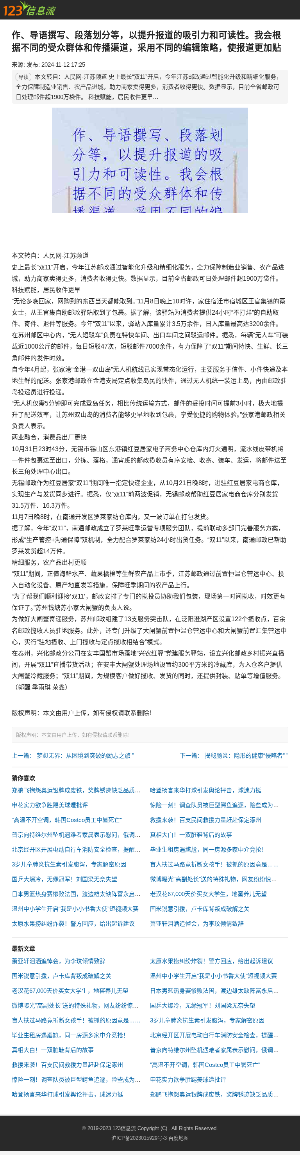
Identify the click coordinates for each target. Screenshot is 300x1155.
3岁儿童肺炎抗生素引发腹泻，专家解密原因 (69, 864)
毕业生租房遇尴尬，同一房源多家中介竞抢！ (208, 849)
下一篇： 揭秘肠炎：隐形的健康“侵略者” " (234, 755)
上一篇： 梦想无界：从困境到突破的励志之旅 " (73, 755)
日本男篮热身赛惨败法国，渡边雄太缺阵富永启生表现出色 (88, 894)
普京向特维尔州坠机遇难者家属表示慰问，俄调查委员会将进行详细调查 (105, 834)
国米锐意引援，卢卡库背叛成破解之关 (200, 908)
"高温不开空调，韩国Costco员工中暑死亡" (67, 820)
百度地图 (178, 1138)
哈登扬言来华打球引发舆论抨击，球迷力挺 (205, 790)
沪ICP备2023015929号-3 (139, 1138)
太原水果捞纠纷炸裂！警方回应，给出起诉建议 (73, 923)
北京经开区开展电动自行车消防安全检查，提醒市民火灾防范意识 (97, 849)
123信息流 (125, 1128)
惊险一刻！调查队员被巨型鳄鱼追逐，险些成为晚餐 (217, 805)
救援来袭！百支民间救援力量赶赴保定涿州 (205, 820)
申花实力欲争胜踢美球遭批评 (50, 805)
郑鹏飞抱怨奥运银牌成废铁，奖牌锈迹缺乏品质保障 (79, 790)
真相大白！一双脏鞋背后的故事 (191, 834)
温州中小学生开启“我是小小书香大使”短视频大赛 (75, 908)
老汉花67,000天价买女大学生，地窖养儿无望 (208, 894)
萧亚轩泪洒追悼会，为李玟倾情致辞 (197, 923)
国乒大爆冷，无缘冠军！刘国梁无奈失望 (64, 879)
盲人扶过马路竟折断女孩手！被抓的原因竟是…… (214, 864)
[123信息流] (30, 8)
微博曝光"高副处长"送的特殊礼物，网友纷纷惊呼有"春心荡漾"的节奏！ (103, 1005)
